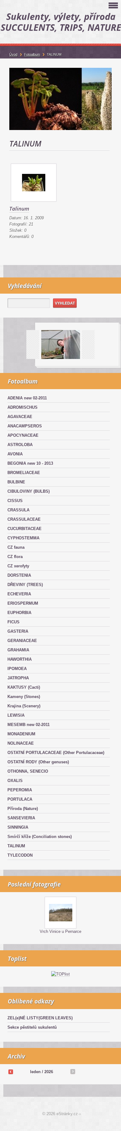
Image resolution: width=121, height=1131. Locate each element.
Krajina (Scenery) (23, 706)
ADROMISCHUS (22, 407)
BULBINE (16, 482)
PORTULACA (19, 799)
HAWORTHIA (19, 659)
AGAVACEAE (19, 416)
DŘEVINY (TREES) (25, 584)
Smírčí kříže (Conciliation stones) (39, 836)
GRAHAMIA (18, 650)
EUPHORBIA (19, 612)
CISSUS (15, 500)
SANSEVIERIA (21, 818)
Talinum (19, 208)
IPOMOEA (17, 668)
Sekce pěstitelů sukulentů (32, 1027)
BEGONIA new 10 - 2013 (30, 463)
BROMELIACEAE (23, 472)
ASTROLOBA (20, 444)
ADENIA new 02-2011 (27, 398)
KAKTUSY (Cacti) (23, 687)
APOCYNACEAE (22, 435)
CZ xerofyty (18, 566)
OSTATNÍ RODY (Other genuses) (38, 762)
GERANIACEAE (22, 640)
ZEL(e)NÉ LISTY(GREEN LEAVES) (40, 1018)
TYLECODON (20, 855)
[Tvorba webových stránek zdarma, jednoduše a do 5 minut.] (80, 1114)
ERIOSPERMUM (22, 603)
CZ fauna (16, 547)
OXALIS (15, 780)
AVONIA (15, 454)
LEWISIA (16, 715)
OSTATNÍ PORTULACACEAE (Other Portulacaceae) (55, 752)
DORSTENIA (19, 575)
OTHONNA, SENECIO (27, 771)
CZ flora (15, 556)
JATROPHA (18, 678)
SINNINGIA (17, 827)
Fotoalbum (32, 54)
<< (10, 1071)
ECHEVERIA (19, 594)
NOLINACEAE (20, 743)
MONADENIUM (21, 734)
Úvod (13, 54)
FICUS (13, 622)
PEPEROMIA (19, 790)
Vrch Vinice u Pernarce (60, 931)
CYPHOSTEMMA (23, 538)
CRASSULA (18, 510)
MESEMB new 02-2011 (28, 724)
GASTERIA (17, 631)
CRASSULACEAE (24, 519)
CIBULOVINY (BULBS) (28, 491)
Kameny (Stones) (23, 696)
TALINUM (16, 846)
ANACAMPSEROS (24, 426)
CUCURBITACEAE (24, 528)
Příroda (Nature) (22, 808)
